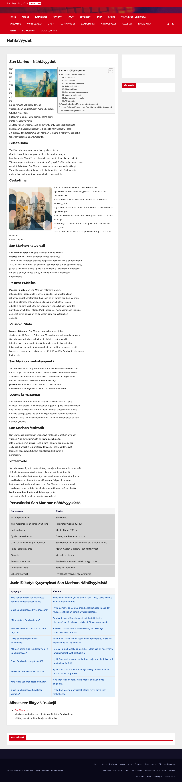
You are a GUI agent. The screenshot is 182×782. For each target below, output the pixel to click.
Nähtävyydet (67, 24)
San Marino (20, 710)
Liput (51, 24)
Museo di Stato (71, 89)
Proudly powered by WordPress (20, 770)
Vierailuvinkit (49, 31)
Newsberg (45, 770)
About (25, 17)
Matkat (57, 17)
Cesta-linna (70, 80)
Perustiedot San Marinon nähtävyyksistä (79, 104)
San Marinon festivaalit (74, 98)
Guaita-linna (69, 77)
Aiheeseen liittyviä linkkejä (73, 110)
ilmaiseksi (41, 17)
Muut (71, 17)
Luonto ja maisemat (73, 95)
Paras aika (144, 24)
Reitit (13, 31)
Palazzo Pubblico (72, 86)
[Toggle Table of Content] (109, 70)
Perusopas (28, 31)
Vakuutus (15, 24)
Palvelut (127, 24)
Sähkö (112, 17)
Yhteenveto (70, 101)
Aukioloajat (34, 24)
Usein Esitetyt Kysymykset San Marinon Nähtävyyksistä (86, 107)
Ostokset (85, 17)
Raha (99, 17)
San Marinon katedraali (74, 83)
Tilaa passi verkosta (133, 17)
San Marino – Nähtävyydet (73, 74)
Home (13, 17)
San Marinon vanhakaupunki (76, 92)
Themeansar (58, 770)
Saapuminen (88, 24)
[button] (168, 24)
